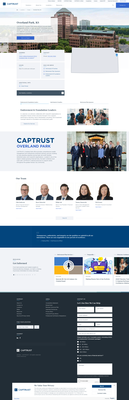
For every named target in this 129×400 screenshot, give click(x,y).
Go (36, 327)
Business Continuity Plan (52, 307)
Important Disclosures (113, 1)
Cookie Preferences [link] (21, 356)
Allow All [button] (102, 386)
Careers (95, 1)
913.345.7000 (52, 56)
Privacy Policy (16, 398)
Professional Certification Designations (56, 316)
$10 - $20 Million (84, 349)
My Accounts (123, 1)
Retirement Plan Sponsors (53, 71)
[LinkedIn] (17, 338)
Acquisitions (88, 1)
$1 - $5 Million (83, 344)
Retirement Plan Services (65, 254)
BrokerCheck (49, 305)
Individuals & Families (51, 68)
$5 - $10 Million (83, 347)
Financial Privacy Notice (52, 313)
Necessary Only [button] (101, 389)
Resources (59, 5)
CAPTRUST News (68, 1)
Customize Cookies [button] (101, 393)
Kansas (28, 9)
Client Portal (24, 86)
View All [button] (64, 218)
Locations (48, 5)
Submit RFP (102, 1)
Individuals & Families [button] (56, 102)
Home (17, 9)
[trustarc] (112, 398)
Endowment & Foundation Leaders (53, 74)
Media (18, 309)
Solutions (28, 5)
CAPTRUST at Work (78, 1)
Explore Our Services (29, 123)
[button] (114, 385)
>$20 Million (83, 352)
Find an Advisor (51, 1)
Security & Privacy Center (23, 315)
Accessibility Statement (52, 303)
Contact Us (122, 5)
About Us (38, 5)
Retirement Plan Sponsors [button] (87, 102)
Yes (80, 358)
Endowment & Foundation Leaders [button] (29, 102)
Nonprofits (90, 254)
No (80, 361)
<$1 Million (82, 342)
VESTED (59, 1)
